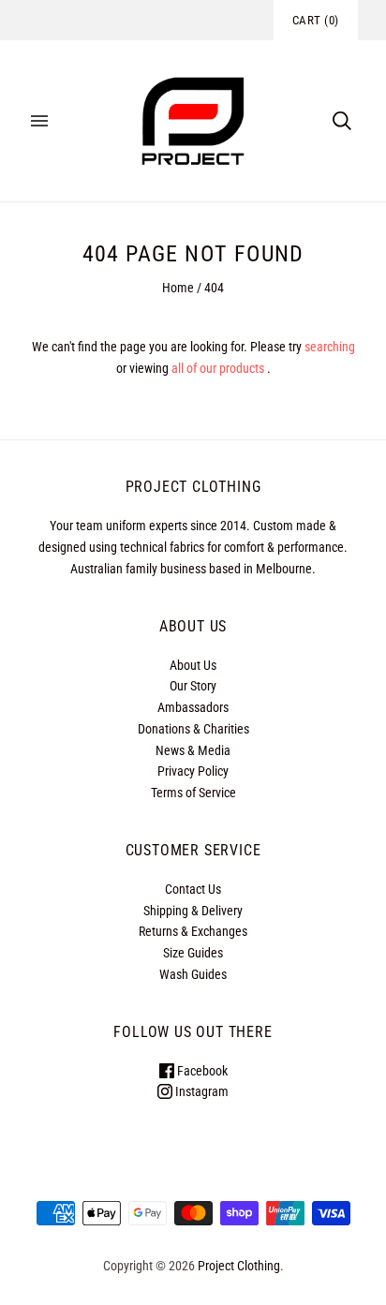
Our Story (193, 685)
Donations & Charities (193, 728)
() (315, 20)
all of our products (217, 368)
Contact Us (193, 889)
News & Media (193, 750)
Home (178, 287)
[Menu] (39, 120)
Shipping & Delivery (193, 910)
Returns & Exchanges (193, 931)
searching (329, 346)
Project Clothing (239, 1265)
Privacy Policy (193, 771)
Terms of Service (193, 792)
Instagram (200, 1091)
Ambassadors (193, 707)
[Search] (342, 121)
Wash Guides (193, 974)
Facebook (201, 1070)
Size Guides (193, 952)
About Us (193, 665)
